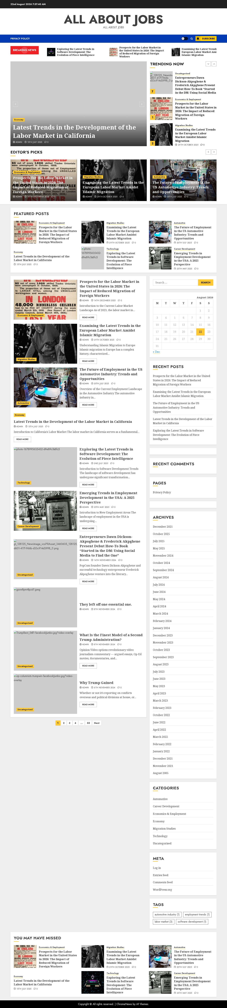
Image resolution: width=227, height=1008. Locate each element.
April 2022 (159, 729)
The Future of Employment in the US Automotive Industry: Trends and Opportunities (195, 135)
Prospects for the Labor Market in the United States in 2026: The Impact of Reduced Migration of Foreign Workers (196, 85)
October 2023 (161, 650)
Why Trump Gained (96, 682)
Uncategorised (25, 574)
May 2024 (159, 599)
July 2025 (159, 541)
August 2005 (161, 773)
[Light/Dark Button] (184, 38)
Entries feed (160, 875)
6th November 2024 (104, 687)
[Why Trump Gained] (45, 694)
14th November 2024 (105, 560)
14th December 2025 (104, 300)
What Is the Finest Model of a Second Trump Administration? (111, 637)
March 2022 (160, 737)
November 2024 (163, 555)
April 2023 (159, 693)
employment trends (197, 914)
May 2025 (159, 548)
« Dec (156, 352)
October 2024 (161, 563)
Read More (88, 317)
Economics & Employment (188, 73)
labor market (163, 922)
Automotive (180, 127)
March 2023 (160, 700)
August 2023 (161, 664)
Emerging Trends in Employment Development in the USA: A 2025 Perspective (192, 258)
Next (97, 723)
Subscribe (208, 38)
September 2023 (163, 657)
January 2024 (161, 628)
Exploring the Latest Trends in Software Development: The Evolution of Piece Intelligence (74, 127)
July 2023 (159, 671)
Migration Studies (184, 99)
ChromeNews (124, 1004)
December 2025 (163, 526)
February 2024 (162, 621)
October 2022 (161, 715)
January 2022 (161, 751)
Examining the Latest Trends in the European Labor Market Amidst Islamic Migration (195, 109)
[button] (192, 38)
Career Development (184, 249)
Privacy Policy (20, 38)
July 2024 (159, 584)
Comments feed (163, 882)
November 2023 (163, 642)
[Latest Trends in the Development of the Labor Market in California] (78, 415)
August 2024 (161, 577)
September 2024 (163, 570)
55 (88, 723)
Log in (157, 868)
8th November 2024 (104, 609)
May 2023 (159, 686)
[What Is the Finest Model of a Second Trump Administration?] (45, 651)
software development (192, 922)
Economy (158, 181)
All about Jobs (113, 19)
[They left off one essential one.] (45, 607)
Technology (20, 111)
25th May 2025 (184, 269)
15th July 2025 (174, 197)
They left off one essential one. (106, 604)
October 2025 (161, 534)
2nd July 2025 (34, 142)
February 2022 (162, 744)
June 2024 (159, 592)
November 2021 (163, 766)
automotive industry (167, 914)
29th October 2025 (188, 119)
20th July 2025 (185, 143)
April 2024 (159, 606)
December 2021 (163, 758)
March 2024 (160, 613)
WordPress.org (162, 889)
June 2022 (159, 722)
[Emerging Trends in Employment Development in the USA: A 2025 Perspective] (160, 258)
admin (19, 142)
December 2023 (163, 635)
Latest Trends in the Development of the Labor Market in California (182, 189)
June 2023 (159, 679)
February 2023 (162, 708)
